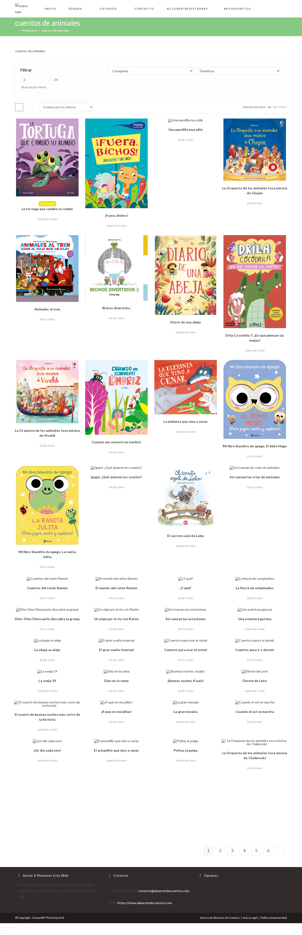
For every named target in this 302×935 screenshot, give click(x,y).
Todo (283, 107)
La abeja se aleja (47, 650)
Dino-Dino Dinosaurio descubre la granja (47, 619)
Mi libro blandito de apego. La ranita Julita (47, 554)
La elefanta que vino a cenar (186, 421)
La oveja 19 (47, 681)
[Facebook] (201, 891)
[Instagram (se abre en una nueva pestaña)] (285, 8)
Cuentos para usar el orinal (185, 650)
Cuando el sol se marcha (254, 712)
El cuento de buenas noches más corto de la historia (47, 716)
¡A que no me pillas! (116, 712)
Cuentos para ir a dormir (254, 650)
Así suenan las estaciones (185, 619)
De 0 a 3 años (47, 319)
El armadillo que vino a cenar (116, 750)
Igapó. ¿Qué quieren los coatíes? (116, 477)
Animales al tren (47, 309)
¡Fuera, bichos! (116, 215)
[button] (19, 124)
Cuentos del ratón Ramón (47, 588)
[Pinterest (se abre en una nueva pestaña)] (277, 8)
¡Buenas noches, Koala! (185, 681)
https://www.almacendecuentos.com (144, 903)
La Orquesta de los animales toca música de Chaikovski (254, 755)
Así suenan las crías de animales (255, 477)
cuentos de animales (55, 30)
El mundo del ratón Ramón (116, 588)
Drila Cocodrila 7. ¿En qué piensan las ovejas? (254, 337)
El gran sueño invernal (116, 650)
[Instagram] (201, 897)
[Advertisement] (151, 811)
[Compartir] (9, 927)
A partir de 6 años (116, 225)
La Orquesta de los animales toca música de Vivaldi (47, 432)
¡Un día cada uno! (47, 750)
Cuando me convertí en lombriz (116, 442)
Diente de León (255, 681)
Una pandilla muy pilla (185, 129)
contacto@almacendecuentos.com (163, 891)
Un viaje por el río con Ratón (116, 619)
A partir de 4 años (47, 219)
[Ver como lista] (29, 107)
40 (269, 107)
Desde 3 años (185, 139)
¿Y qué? (186, 588)
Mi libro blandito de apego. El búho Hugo (255, 446)
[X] (201, 885)
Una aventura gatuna (254, 619)
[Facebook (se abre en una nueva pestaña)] (270, 8)
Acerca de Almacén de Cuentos (220, 917)
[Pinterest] (201, 903)
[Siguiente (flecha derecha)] (5, 933)
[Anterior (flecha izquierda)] (1, 933)
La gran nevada (185, 712)
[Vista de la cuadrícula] (19, 107)
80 (275, 107)
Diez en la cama (116, 681)
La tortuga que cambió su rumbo (47, 209)
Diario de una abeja (185, 322)
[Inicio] (16, 30)
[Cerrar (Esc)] (13, 927)
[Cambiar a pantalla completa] (5, 927)
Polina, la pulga (185, 750)
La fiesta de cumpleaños (255, 588)
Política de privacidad (273, 917)
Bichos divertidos (116, 308)
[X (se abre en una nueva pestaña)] (262, 8)
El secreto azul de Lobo (185, 536)
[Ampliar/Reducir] (1, 927)
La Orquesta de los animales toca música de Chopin (254, 190)
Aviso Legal (250, 917)
